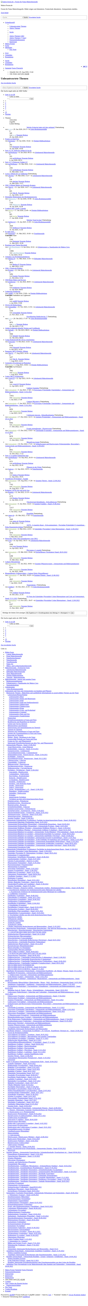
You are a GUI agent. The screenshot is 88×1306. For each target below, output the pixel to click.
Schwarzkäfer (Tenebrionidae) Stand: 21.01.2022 (24, 1098)
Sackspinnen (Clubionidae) (17, 1222)
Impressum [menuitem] (13, 42)
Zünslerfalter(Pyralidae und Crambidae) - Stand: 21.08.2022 (28, 884)
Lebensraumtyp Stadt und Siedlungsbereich (23, 702)
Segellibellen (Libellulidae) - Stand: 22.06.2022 (24, 903)
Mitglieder (8, 47)
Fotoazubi (11, 342)
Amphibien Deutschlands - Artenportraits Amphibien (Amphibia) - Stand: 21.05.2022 (35, 1251)
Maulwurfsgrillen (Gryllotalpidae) (19, 948)
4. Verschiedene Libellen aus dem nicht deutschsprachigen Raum (30, 915)
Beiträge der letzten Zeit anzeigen (14, 613)
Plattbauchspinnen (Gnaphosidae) (19, 1212)
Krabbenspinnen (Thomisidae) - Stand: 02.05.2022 (25, 1202)
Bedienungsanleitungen (14, 681)
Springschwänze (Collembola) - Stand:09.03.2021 (25, 1187)
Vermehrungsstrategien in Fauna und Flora (22, 720)
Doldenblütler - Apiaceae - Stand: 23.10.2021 (23, 749)
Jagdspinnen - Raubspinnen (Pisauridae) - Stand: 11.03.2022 (28, 1216)
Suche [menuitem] (11, 32)
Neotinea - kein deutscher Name (20, 784)
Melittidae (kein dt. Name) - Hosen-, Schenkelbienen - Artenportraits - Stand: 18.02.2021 (38, 990)
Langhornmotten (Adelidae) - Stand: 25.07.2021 (24, 859)
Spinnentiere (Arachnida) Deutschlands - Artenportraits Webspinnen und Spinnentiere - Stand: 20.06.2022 (42, 1193)
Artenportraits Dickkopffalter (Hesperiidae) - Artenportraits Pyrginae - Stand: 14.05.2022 (38, 826)
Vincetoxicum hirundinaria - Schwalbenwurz (42, 502)
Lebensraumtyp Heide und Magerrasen (22, 699)
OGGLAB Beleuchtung (13, 305)
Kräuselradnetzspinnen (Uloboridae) (20, 1204)
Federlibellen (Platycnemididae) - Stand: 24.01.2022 (25, 911)
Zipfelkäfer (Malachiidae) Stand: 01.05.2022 (23, 1104)
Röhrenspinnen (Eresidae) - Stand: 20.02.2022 (23, 1220)
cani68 (10, 293)
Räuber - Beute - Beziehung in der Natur (21, 737)
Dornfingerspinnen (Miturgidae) (18, 1197)
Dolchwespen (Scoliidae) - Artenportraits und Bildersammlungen (30, 998)
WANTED (11, 1060)
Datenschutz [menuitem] (9, 1274)
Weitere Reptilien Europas (16, 1258)
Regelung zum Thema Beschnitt (16, 245)
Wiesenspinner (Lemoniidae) (17, 867)
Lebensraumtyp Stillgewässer (19, 704)
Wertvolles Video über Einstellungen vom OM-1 (21, 539)
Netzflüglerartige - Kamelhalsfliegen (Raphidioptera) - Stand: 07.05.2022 (32, 1168)
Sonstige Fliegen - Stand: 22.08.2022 (48, 481)
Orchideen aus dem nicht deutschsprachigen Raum (26, 799)
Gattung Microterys (33, 401)
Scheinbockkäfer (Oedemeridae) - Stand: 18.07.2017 (25, 1092)
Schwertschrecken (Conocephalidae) (20, 938)
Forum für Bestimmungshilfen (18, 1033)
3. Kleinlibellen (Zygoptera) (17, 905)
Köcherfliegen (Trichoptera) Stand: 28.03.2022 (51, 552)
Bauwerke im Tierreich (15, 735)
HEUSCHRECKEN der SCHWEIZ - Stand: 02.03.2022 (27, 967)
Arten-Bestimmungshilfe (38, 129)
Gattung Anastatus (33, 388)
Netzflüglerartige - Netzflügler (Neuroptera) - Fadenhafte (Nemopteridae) (32, 1175)
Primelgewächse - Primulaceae (18, 801)
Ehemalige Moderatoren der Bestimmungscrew (21, 197)
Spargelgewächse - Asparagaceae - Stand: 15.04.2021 (26, 811)
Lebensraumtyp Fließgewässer (19, 706)
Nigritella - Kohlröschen (17, 782)
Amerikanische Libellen (16, 921)
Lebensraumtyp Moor (16, 697)
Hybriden (12, 795)
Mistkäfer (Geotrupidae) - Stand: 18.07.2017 (23, 1083)
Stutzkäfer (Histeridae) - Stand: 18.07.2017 (22, 1100)
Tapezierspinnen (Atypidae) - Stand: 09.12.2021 (24, 1231)
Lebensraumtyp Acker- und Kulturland (22, 710)
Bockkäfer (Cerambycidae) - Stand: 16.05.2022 (24, 1069)
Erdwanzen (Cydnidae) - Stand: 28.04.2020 (22, 1119)
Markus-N (11, 259)
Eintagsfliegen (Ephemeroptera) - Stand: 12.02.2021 (25, 1154)
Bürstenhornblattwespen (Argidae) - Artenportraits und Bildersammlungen (33, 1017)
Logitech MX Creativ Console (15, 208)
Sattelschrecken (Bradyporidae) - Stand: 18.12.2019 (25, 944)
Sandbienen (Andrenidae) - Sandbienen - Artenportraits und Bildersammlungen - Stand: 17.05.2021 (41, 984)
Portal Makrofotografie (14, 656)
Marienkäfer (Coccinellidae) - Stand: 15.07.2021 (24, 1081)
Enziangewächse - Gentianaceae (19, 751)
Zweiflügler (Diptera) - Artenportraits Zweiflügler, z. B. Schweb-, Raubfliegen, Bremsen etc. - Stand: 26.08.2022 (44, 1031)
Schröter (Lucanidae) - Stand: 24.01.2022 (22, 1096)
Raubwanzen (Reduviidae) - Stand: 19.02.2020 (24, 1139)
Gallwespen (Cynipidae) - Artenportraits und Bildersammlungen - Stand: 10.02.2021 (36, 1011)
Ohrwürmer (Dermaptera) (16, 1160)
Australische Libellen (15, 924)
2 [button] (5, 103)
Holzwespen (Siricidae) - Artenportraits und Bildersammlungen (29, 1023)
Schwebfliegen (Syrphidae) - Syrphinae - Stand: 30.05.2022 (28, 1034)
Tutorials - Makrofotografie (15, 677)
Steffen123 (12, 222)
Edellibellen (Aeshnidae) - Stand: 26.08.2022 (23, 895)
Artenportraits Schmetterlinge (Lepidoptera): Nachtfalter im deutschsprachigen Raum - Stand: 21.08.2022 (42, 849)
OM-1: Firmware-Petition (13, 268)
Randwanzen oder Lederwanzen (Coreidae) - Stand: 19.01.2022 (29, 1127)
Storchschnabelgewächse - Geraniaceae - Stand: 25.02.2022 (28, 812)
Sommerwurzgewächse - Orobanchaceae (21, 809)
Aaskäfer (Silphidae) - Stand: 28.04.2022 (22, 1063)
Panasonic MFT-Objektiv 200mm (16, 351)
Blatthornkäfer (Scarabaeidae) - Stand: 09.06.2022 (25, 1065)
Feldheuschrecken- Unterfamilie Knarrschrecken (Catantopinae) (29, 959)
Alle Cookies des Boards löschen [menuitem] (16, 1283)
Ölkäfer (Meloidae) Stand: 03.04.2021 (21, 1085)
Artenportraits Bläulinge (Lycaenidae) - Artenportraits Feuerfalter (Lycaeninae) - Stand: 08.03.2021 (41, 834)
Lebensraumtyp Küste (16, 708)
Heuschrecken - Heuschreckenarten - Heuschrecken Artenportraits (30, 930)
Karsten (10, 270)
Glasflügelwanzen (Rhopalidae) (18, 1131)
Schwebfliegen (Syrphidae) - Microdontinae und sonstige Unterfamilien (32, 1036)
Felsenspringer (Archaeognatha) (18, 1185)
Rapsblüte (30, 513)
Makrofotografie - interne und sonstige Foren (20, 679)
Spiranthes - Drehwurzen (17, 793)
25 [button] (6, 112)
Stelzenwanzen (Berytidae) (17, 1121)
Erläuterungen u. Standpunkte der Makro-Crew (54, 247)
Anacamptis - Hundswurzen (18, 772)
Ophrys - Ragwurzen (16, 787)
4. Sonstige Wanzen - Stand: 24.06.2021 (21, 1146)
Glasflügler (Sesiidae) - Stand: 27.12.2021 (22, 876)
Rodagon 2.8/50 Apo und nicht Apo (17, 490)
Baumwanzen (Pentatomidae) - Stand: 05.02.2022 (25, 1114)
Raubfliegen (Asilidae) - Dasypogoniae (21, 1048)
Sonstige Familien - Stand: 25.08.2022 (47, 504)
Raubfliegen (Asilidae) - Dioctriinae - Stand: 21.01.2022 (27, 1050)
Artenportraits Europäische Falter (19, 847)
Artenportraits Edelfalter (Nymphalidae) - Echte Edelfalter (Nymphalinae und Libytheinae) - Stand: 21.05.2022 (45, 839)
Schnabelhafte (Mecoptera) (17, 1164)
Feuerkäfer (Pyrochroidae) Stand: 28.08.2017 (23, 1075)
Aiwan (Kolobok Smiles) (77, 1295)
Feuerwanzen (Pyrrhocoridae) (18, 1125)
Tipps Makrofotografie (14, 673)
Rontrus (11, 492)
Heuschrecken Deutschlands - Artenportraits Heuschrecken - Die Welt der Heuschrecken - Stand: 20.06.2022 (43, 928)
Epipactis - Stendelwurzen (18, 778)
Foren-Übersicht (27, 1270)
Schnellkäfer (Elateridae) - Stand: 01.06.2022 (23, 1094)
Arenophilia (12, 307)
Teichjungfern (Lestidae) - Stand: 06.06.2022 (23, 909)
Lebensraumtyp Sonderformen (19, 716)
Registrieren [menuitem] (9, 57)
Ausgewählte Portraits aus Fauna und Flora (22, 739)
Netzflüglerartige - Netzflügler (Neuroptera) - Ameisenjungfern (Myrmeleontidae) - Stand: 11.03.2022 (42, 1172)
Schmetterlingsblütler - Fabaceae (19, 807)
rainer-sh (11, 515)
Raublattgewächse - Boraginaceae (19, 803)
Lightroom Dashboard (12, 291)
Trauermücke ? (32, 585)
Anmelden (8, 62)
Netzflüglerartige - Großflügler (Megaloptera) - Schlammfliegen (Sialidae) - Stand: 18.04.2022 (39, 1166)
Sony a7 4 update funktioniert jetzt (16, 455)
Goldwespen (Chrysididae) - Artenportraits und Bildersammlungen (30, 1002)
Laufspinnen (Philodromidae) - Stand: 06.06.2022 (24, 1208)
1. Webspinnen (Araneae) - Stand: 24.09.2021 (23, 1195)
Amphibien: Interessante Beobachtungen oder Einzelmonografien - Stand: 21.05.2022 (37, 1255)
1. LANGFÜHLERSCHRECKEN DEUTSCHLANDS (27, 932)
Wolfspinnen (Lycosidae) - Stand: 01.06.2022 (23, 1235)
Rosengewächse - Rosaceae (17, 805)
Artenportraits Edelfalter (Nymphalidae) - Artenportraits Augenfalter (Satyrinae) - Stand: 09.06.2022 (41, 845)
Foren (7, 46)
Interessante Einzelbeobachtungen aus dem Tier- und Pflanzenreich (30, 743)
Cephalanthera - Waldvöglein (19, 774)
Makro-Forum (10, 44)
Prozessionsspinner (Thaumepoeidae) (20, 865)
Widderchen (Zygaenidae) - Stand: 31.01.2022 (23, 872)
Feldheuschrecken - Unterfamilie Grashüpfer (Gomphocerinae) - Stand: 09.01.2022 (36, 963)
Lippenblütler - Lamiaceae (17, 762)
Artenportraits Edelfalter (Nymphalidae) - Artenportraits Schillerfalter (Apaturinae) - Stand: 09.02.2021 (42, 843)
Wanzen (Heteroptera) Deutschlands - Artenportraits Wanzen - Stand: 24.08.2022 (33, 1108)
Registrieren (9, 64)
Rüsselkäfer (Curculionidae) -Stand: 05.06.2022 (24, 1089)
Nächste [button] (8, 114)
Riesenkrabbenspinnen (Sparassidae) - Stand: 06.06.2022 (27, 1218)
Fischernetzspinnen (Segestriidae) (19, 1199)
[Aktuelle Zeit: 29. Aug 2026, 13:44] (5, 70)
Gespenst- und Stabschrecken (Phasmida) (22, 1162)
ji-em (10, 540)
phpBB (11, 1295)
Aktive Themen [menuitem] (14, 28)
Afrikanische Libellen (15, 919)
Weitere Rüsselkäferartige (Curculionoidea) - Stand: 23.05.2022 (29, 1090)
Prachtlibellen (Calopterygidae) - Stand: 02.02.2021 (25, 907)
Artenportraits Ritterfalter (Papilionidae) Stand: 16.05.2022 (27, 822)
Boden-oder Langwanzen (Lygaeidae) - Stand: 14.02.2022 (27, 1123)
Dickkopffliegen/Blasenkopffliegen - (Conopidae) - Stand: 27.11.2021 (31, 1042)
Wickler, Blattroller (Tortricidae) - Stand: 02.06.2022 (25, 882)
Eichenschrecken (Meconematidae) (19, 936)
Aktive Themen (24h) (16, 36)
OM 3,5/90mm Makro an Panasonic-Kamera (20, 185)
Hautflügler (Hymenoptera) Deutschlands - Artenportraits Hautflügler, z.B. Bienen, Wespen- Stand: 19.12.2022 (44, 971)
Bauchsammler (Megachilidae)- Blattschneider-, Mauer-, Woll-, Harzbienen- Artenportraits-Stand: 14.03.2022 (45, 982)
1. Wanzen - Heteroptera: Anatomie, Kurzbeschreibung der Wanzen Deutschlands (35, 1110)
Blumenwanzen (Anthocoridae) (18, 1143)
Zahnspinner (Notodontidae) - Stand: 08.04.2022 (24, 874)
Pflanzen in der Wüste (34, 467)
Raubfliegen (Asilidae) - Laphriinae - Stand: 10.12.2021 (27, 1052)
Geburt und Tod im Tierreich (17, 724)
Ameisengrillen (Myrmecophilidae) (19, 950)
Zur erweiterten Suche (8, 83)
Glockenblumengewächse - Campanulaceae (22, 753)
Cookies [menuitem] (8, 1281)
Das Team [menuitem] (12, 49)
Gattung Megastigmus (12, 562)
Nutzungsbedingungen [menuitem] (17, 40)
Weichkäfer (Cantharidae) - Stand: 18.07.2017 (23, 1102)
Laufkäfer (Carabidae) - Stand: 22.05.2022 (22, 1079)
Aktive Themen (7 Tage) (17, 38)
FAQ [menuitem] (7, 53)
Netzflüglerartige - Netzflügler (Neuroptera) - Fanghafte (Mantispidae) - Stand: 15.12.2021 (38, 1177)
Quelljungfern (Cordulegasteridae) (19, 901)
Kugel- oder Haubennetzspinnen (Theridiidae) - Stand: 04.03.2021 (30, 1206)
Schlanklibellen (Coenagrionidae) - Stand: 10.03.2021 (26, 913)
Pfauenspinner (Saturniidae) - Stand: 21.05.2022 (24, 863)
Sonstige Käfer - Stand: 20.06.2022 (20, 1106)
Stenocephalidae (13, 1133)
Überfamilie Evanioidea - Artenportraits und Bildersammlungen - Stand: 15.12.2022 (36, 1007)
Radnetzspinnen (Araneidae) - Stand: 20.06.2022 (24, 1214)
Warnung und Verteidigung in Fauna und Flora (23, 731)
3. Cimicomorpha (14, 1135)
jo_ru (10, 129)
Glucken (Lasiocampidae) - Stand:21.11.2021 (23, 861)
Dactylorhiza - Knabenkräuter (19, 776)
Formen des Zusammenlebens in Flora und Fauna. (25, 733)
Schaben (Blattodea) (14, 1158)
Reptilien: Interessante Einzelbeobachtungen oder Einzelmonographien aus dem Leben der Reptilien (41, 1262)
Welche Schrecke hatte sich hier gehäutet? (41, 127)
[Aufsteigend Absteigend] (65, 613)
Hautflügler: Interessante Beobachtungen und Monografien (28, 1029)
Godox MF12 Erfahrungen (14, 376)
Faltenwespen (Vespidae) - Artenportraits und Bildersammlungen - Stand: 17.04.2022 (36, 996)
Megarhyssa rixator (33, 442)
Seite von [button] (10, 95)
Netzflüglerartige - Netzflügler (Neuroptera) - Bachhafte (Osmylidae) (31, 1173)
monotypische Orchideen (17, 797)
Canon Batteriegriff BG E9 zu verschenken (19, 340)
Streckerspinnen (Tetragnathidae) (19, 1229)
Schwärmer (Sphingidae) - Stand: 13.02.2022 (23, 868)
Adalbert (11, 587)
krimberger (12, 282)
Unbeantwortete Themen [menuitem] (17, 26)
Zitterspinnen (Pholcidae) (16, 1237)
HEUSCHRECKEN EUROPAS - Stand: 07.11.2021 (26, 969)
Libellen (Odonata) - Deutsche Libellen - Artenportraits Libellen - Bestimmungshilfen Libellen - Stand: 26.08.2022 (45, 888)
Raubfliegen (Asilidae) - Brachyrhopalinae (22, 1046)
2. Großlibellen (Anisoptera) (17, 894)
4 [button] (5, 106)
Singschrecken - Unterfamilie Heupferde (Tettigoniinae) (26, 942)
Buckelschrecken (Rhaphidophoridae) (20, 946)
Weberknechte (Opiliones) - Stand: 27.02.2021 (23, 1245)
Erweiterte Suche (35, 17)
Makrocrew (12, 199)
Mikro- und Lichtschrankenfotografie (19, 666)
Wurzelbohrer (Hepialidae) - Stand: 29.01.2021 (24, 880)
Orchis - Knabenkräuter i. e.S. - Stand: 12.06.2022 (26, 789)
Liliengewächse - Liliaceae (17, 760)
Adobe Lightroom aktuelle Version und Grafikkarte (22, 328)
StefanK (11, 330)
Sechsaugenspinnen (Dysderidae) (19, 1224)
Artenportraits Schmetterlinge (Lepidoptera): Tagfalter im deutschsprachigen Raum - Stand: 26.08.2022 (41, 820)
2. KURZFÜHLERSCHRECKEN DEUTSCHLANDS (27, 953)
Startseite (8, 68)
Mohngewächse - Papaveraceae (18, 764)
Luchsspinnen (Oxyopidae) (17, 1210)
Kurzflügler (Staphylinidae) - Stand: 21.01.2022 (24, 1077)
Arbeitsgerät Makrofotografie (45, 152)
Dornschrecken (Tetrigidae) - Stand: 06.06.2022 (24, 955)
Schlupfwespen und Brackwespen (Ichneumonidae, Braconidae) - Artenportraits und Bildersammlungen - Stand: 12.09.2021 (42, 445)
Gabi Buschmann (14, 247)
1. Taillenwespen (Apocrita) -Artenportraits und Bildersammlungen (30, 975)
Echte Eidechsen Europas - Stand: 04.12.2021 (23, 1260)
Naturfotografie (37, 469)
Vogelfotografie (39, 233)
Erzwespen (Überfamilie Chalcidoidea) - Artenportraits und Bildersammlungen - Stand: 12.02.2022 (41, 1009)
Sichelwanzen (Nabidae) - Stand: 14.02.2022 (23, 1141)
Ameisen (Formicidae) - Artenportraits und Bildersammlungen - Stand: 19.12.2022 (36, 1000)
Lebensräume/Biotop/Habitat (17, 695)
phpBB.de (26, 1297)
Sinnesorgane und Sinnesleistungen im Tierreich (24, 728)
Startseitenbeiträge (12, 685)
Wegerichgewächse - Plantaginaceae (20, 816)
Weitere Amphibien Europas (17, 1253)
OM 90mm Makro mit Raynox (15, 280)
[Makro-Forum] (19, 2)
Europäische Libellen (15, 917)
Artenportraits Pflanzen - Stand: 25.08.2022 (21, 745)
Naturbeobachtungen (13, 658)
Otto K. (10, 187)
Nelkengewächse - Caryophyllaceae (20, 768)
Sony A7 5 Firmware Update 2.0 (16, 162)
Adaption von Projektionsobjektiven (17, 257)
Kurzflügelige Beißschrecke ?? (37, 316)
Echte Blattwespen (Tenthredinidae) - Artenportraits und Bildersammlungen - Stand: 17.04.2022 (40, 1019)
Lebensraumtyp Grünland (17, 712)
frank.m (10, 469)
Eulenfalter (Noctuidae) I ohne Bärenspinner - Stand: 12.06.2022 (56, 529)
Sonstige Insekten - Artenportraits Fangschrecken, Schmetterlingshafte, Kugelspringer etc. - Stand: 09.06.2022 (43, 1152)
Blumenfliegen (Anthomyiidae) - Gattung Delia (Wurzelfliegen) (26, 573)
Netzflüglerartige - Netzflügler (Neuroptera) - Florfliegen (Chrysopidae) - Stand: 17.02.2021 (39, 1179)
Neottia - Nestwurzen (16, 785)
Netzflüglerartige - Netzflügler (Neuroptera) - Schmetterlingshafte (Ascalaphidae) (35, 1170)
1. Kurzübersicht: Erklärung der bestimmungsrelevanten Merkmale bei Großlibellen (37, 892)
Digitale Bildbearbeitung (42, 141)
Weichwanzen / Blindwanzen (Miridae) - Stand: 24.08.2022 (28, 1137)
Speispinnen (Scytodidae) (16, 1226)
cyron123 (11, 378)
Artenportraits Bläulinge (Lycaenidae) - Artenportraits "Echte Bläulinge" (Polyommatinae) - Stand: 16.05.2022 (45, 832)
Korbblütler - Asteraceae (16, 756)
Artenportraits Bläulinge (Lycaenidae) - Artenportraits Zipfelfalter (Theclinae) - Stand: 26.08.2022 (41, 836)
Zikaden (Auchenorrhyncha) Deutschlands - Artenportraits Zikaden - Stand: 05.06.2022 (36, 1148)
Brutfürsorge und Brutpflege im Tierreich (22, 722)
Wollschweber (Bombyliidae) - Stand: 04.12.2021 (24, 1040)
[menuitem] (48, 36)
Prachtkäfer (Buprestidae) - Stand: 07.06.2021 (23, 1087)
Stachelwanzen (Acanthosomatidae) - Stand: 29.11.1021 (27, 1116)
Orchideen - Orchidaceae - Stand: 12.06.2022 (23, 770)
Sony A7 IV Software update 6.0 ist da (18, 150)
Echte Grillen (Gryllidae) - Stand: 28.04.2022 (23, 951)
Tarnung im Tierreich (15, 729)
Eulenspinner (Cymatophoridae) (18, 855)
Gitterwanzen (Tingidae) (16, 1145)
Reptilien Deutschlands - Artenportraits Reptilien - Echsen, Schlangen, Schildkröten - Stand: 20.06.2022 (41, 1257)
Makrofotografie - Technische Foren (17, 668)
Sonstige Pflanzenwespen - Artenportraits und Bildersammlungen (57, 564)
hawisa (10, 210)
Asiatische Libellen (14, 923)
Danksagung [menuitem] (9, 1278)
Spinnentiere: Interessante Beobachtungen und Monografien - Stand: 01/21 (33, 1249)
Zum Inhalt (4, 13)
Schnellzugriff (10, 22)
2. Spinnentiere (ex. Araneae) (17, 1241)
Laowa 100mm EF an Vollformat (16, 174)
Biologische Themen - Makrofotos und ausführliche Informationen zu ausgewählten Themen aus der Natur (42, 693)
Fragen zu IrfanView (12, 139)
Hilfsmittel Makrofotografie (43, 259)
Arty (49, 1295)
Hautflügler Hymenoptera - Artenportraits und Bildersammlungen (30, 973)
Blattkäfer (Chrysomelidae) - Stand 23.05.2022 (23, 1067)
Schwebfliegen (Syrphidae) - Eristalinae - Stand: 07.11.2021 (28, 1038)
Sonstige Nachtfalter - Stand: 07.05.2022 (21, 886)
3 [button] (5, 105)
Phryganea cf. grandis (34, 550)
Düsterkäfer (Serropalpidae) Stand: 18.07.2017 (23, 1073)
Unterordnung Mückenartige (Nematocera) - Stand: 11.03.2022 (29, 1058)
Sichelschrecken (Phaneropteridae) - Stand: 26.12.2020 (26, 934)
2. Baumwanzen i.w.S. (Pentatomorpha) (21, 1112)
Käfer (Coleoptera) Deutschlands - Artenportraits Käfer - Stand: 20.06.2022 (32, 1062)
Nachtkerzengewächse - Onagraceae (20, 766)
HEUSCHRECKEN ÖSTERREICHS (21, 965)
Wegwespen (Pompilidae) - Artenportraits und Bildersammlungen (30, 1013)
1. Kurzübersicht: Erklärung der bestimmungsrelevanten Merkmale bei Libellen (34, 890)
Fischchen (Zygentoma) (16, 1183)
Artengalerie (12, 390)
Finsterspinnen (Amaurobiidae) (18, 1201)
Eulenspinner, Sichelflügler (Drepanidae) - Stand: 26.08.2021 (28, 857)
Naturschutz (12, 718)
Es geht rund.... (10, 232)
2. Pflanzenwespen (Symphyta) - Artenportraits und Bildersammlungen (32, 1015)
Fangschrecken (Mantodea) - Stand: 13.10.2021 (24, 1156)
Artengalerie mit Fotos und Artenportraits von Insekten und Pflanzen (28, 691)
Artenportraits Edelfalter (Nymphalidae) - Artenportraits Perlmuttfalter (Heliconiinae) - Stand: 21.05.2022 (43, 841)
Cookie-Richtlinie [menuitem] (11, 1289)
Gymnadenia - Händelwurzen (19, 780)
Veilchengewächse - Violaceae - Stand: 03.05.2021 (25, 814)
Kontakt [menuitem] (8, 1291)
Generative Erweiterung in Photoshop (18, 363)
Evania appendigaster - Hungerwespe (39, 428)
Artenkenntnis (10, 687)
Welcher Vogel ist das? (34, 220)
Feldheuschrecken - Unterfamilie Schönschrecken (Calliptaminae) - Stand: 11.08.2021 (37, 957)
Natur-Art (9, 664)
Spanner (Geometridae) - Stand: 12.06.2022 (22, 870)
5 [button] (5, 108)
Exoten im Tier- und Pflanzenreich (19, 741)
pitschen (11, 176)
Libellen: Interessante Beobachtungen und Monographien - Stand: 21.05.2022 (34, 926)
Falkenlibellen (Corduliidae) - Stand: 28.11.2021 (24, 897)
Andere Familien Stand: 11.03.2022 (20, 1239)
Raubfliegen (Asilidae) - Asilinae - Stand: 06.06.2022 (26, 1044)
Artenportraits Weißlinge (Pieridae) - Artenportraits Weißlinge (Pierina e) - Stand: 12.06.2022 (39, 828)
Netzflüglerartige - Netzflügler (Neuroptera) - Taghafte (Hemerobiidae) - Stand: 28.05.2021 (38, 1181)
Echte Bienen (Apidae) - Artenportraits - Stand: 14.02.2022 (28, 977)
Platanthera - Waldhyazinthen (19, 791)
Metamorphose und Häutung (17, 726)
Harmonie (11, 141)
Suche (26, 17)
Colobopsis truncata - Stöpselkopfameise (40, 415)
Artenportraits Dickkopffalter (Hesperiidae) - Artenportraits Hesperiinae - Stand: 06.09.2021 (39, 824)
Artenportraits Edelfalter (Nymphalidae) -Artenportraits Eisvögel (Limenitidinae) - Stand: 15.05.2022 (42, 838)
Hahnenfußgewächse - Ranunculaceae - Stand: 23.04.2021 (28, 755)
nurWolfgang (12, 152)
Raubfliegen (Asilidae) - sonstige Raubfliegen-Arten (25, 1054)
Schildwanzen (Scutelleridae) (17, 1118)
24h (84, 66)
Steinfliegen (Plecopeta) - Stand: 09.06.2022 (23, 1189)
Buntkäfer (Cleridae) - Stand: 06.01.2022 (22, 1071)
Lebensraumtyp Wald (16, 700)
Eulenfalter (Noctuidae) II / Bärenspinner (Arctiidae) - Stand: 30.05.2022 (32, 853)
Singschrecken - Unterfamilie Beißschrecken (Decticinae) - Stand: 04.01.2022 (34, 940)
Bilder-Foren (9, 652)
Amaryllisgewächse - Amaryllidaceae (20, 747)
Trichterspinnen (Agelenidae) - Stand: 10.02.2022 (24, 1233)
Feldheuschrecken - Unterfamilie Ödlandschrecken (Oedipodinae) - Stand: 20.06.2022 (37, 961)
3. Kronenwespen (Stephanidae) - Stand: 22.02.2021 (25, 1027)
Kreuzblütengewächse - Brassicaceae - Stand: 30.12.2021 (27, 758)
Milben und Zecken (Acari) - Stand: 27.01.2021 (24, 1243)
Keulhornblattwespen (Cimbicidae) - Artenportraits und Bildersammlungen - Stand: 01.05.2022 (40, 1021)
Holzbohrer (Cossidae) (15, 878)
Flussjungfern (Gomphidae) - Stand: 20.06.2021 (24, 899)
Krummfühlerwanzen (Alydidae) (19, 1129)
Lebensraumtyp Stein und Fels (19, 714)
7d (86, 66)
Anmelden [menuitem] (8, 55)
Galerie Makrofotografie (14, 654)
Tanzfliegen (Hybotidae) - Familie (16, 479)
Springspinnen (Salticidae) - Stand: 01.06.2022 (23, 1228)
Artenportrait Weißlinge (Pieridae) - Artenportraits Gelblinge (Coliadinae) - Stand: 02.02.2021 (39, 830)
